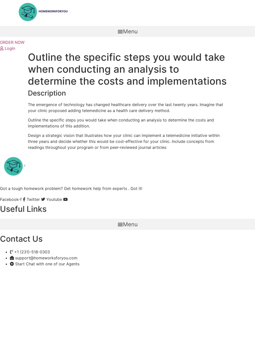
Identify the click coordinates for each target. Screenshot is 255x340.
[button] (127, 31)
